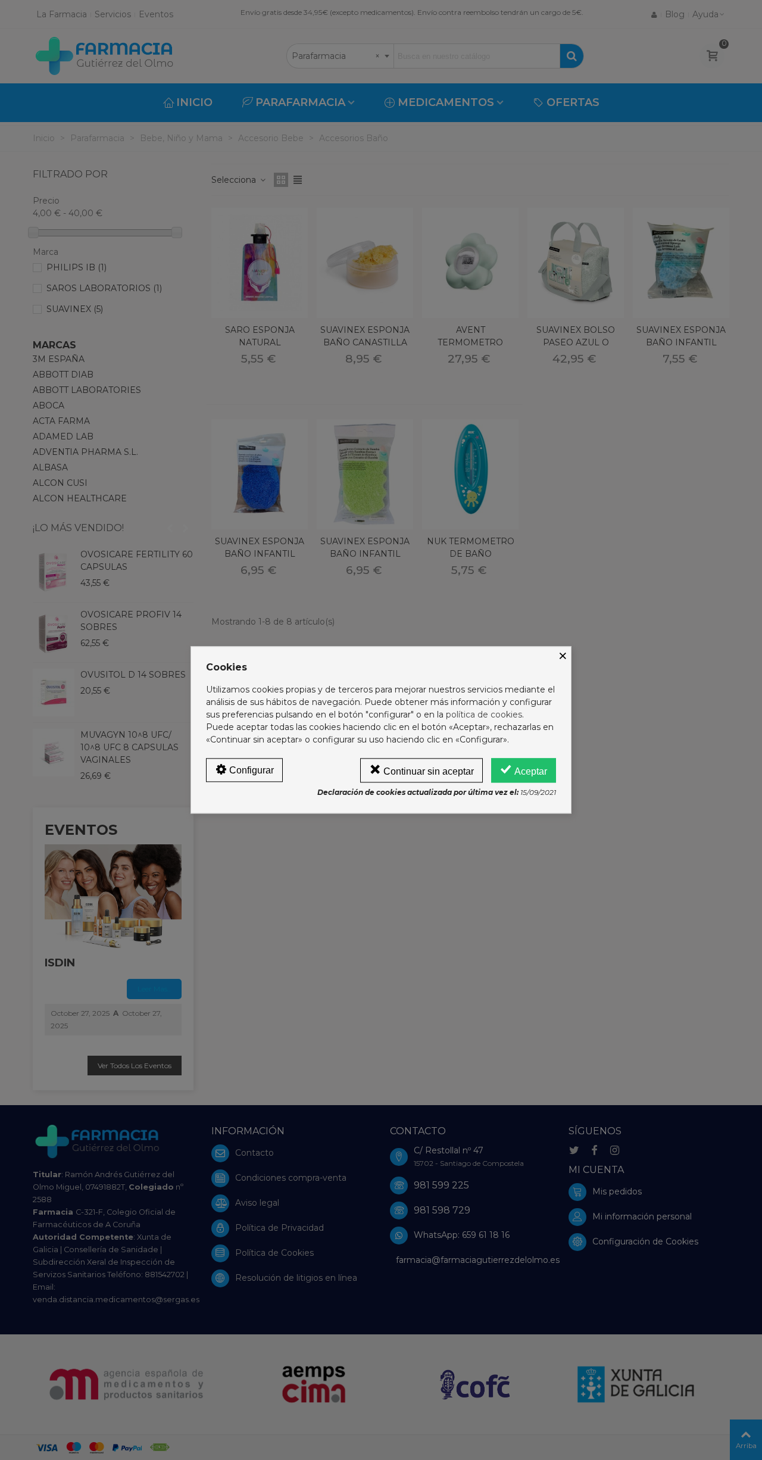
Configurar (250, 770)
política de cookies (484, 714)
